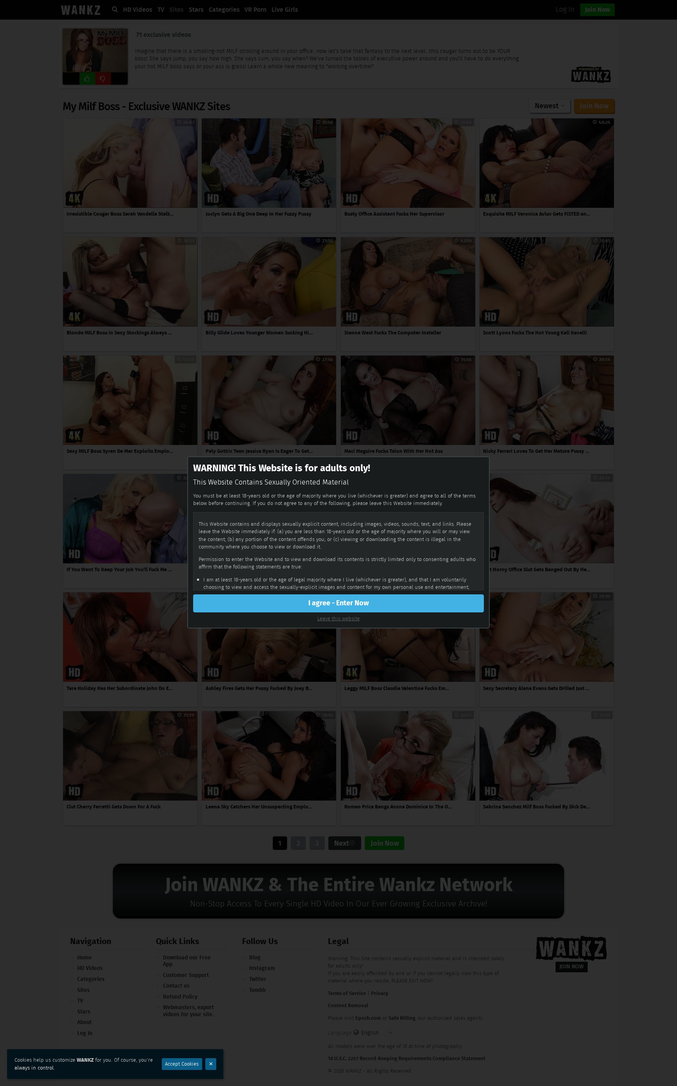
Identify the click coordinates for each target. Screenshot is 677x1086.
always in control (34, 1067)
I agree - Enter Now (338, 603)
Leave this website (338, 618)
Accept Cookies (182, 1064)
